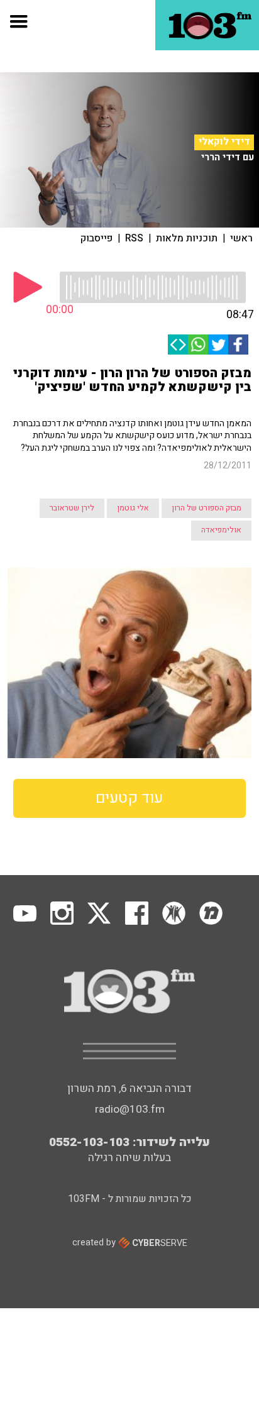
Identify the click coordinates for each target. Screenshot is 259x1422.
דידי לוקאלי (224, 142)
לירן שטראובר (72, 508)
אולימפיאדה (221, 530)
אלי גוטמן (133, 508)
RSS (134, 238)
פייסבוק (96, 238)
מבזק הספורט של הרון (206, 508)
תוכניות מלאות (187, 238)
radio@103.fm (130, 1109)
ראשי (241, 238)
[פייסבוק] (238, 344)
